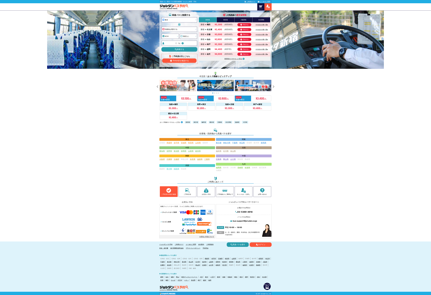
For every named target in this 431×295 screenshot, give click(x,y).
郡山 (177, 277)
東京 (206, 277)
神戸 (199, 280)
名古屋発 (228, 122)
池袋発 (237, 122)
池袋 (223, 277)
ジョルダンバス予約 (166, 244)
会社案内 (201, 244)
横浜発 (212, 122)
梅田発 (204, 122)
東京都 (218, 143)
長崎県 (240, 168)
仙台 (167, 277)
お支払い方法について (206, 236)
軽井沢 (252, 277)
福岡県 (218, 168)
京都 (161, 280)
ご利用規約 (210, 244)
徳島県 (176, 169)
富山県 (233, 151)
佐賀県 (247, 168)
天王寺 (180, 280)
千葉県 (234, 143)
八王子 (212, 277)
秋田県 (191, 143)
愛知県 (162, 151)
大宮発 (245, 122)
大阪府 (162, 159)
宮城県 (183, 143)
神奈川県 (226, 143)
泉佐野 (193, 280)
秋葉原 (230, 277)
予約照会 (205, 248)
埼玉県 (242, 143)
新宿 (218, 277)
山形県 (198, 143)
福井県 (218, 151)
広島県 (218, 159)
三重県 (207, 159)
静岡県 (183, 151)
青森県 (169, 143)
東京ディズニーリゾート (189, 277)
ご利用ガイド (179, 244)
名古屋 (264, 277)
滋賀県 (199, 159)
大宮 (201, 277)
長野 (246, 277)
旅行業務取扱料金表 (177, 248)
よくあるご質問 (191, 244)
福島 (172, 277)
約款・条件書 (163, 248)
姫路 (204, 280)
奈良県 (192, 159)
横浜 (235, 277)
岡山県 (226, 159)
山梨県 (191, 151)
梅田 (167, 280)
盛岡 (161, 277)
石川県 (226, 151)
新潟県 (176, 151)
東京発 (196, 122)
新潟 (241, 277)
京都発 (220, 122)
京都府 (176, 159)
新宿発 (188, 122)
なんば (173, 280)
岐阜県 (198, 151)
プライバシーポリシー (193, 248)
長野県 (169, 151)
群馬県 (263, 143)
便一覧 (261, 24)
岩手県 (176, 143)
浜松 (258, 277)
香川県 (169, 169)
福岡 (209, 280)
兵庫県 (169, 159)
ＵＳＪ (186, 280)
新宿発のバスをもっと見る (233, 59)
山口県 (233, 159)
